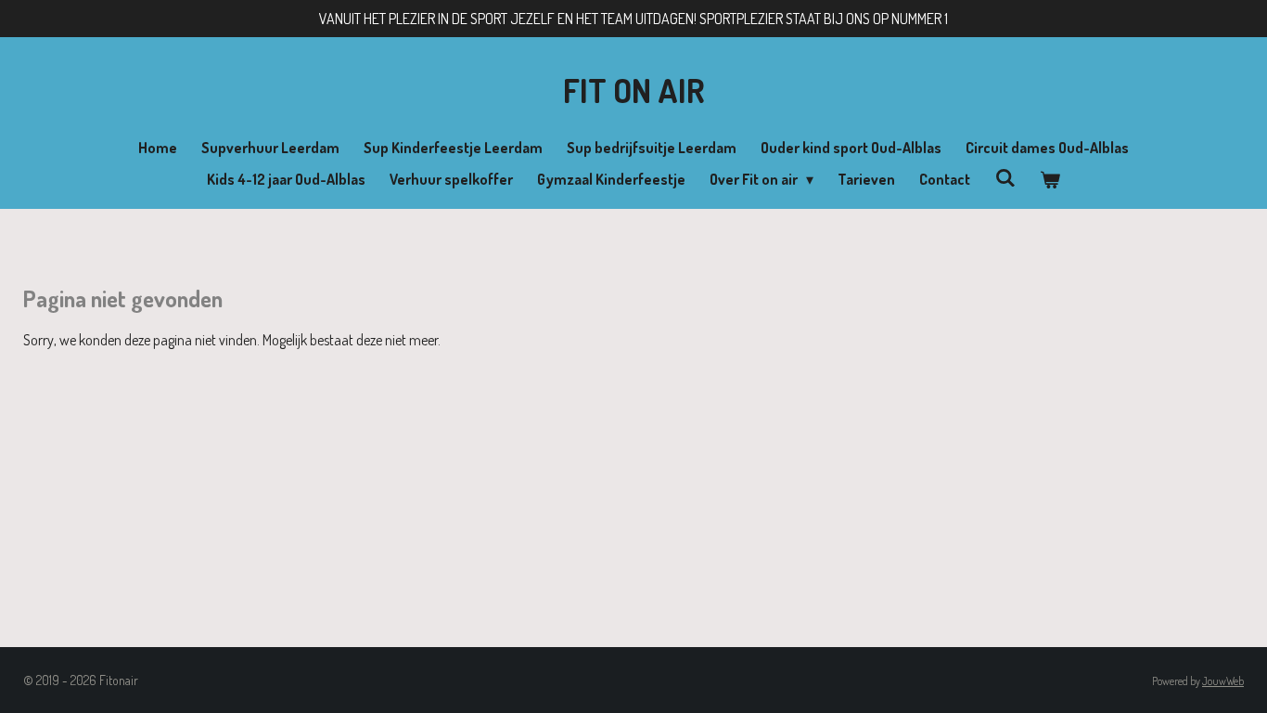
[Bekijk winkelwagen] (1050, 179)
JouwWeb (1223, 681)
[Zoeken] (1004, 177)
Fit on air (634, 90)
